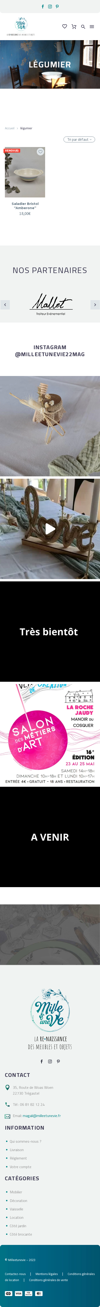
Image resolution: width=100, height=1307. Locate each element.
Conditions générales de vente (48, 1280)
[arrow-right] (95, 305)
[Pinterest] (57, 6)
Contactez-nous (15, 1274)
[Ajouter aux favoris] (40, 151)
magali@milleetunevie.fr (42, 1115)
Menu (92, 26)
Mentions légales (47, 1274)
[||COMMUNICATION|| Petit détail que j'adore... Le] (50, 426)
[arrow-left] (5, 305)
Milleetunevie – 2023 (21, 1260)
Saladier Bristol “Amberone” (25, 206)
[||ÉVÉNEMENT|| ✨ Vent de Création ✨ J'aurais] (50, 734)
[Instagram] (50, 6)
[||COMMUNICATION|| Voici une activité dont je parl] (50, 529)
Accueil (9, 128)
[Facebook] (43, 6)
